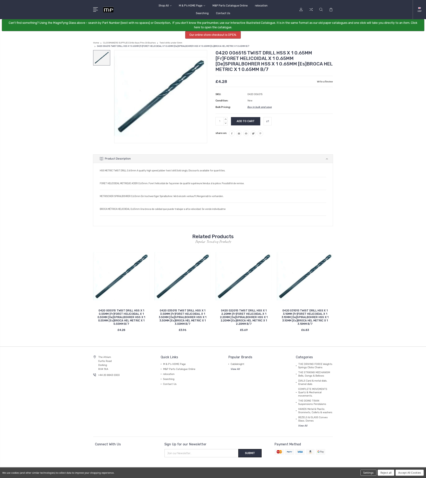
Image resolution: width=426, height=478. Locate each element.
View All (235, 369)
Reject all (386, 473)
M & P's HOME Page (190, 5)
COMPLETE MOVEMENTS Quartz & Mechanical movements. (312, 392)
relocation (261, 5)
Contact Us (223, 13)
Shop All (164, 5)
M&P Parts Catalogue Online (230, 5)
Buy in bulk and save (259, 107)
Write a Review (325, 81)
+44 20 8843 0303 (109, 375)
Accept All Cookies (409, 473)
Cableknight (237, 364)
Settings (368, 473)
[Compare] (311, 11)
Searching (202, 13)
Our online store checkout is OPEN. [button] (213, 35)
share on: (221, 133)
